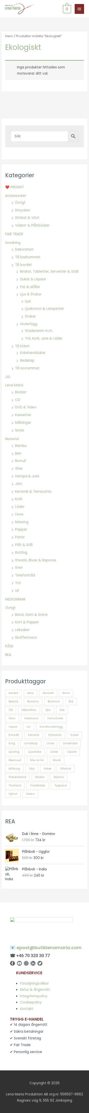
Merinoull (15, 760)
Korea (74, 735)
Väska (30, 794)
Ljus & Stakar (31, 294)
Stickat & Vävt (27, 217)
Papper (21, 529)
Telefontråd (25, 575)
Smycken (22, 210)
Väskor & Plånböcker (32, 225)
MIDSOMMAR (15, 599)
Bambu (21, 445)
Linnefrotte (70, 743)
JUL (8, 376)
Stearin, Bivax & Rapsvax (35, 560)
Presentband (17, 777)
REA (8, 655)
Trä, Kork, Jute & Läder (44, 338)
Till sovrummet (27, 368)
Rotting (21, 552)
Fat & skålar (30, 287)
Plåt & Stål (24, 544)
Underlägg (28, 324)
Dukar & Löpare (33, 279)
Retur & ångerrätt (35, 989)
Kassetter (23, 415)
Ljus (28, 301)
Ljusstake (34, 752)
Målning (14, 769)
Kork (18, 499)
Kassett (14, 735)
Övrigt (20, 202)
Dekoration (24, 249)
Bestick (13, 701)
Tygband (60, 785)
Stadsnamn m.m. (39, 330)
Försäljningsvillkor (34, 983)
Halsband (31, 718)
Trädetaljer (37, 785)
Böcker (20, 392)
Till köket (22, 346)
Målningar (23, 422)
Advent (13, 693)
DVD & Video (26, 407)
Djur (48, 710)
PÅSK (9, 646)
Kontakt (26, 1008)
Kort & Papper (27, 622)
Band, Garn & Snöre (31, 614)
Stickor (39, 777)
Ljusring (14, 752)
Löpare (71, 752)
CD (17, 400)
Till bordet (23, 264)
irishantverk (55, 718)
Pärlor (20, 537)
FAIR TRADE (14, 234)
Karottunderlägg (51, 727)
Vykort (13, 794)
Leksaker (22, 630)
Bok (71, 701)
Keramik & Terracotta (33, 491)
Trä (18, 583)
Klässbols (55, 735)
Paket (47, 769)
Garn (12, 718)
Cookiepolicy (31, 1002)
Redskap (27, 360)
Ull (17, 590)
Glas (18, 468)
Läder (19, 506)
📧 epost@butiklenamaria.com (46, 947)
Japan (13, 727)
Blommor (54, 701)
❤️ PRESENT (14, 187)
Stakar (30, 316)
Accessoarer (15, 195)
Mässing (21, 522)
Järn (18, 484)
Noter (19, 430)
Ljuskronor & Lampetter (44, 308)
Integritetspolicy (33, 996)
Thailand (15, 785)
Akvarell (48, 693)
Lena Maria (14, 385)
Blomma (33, 701)
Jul (28, 727)
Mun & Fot (37, 760)
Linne (19, 514)
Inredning (13, 242)
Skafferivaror (26, 637)
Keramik (33, 735)
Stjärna (59, 777)
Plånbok (65, 769)
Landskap (31, 743)
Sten (19, 567)
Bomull (20, 460)
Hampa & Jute (27, 476)
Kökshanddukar (32, 352)
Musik (57, 760)
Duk (62, 710)
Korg (12, 743)
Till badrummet (27, 257)
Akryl (30, 693)
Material (12, 439)
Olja (32, 769)
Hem (9, 36)
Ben (18, 453)
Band (66, 693)
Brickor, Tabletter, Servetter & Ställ (49, 271)
